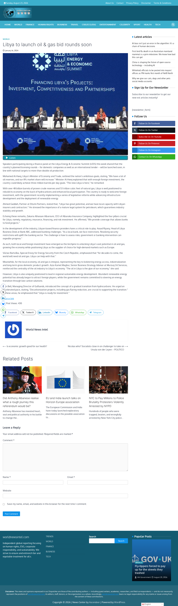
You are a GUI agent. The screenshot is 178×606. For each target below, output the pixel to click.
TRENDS (49, 536)
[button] (3, 321)
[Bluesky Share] (3, 303)
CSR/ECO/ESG (89, 24)
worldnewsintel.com (36, 594)
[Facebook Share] (3, 286)
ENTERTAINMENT (108, 24)
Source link (8, 298)
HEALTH (148, 24)
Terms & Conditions (162, 3)
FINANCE (30, 24)
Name (7, 477)
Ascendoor (94, 602)
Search (92, 536)
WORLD (18, 24)
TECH (157, 24)
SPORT (137, 24)
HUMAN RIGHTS (46, 24)
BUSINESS (62, 24)
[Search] (173, 25)
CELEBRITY (125, 24)
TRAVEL (74, 24)
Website (7, 490)
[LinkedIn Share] (3, 297)
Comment (8, 440)
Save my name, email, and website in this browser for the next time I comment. (47, 504)
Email (71, 477)
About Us (110, 3)
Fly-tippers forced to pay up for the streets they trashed (150, 569)
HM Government (144, 577)
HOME (8, 24)
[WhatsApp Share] (3, 309)
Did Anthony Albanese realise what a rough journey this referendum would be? (21, 402)
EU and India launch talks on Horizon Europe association (63, 400)
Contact (120, 3)
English (147, 604)
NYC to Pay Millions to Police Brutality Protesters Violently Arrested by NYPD (106, 402)
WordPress (119, 602)
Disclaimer (146, 3)
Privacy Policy (132, 3)
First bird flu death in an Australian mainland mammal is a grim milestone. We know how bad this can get (153, 54)
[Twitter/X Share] (3, 292)
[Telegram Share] (3, 315)
